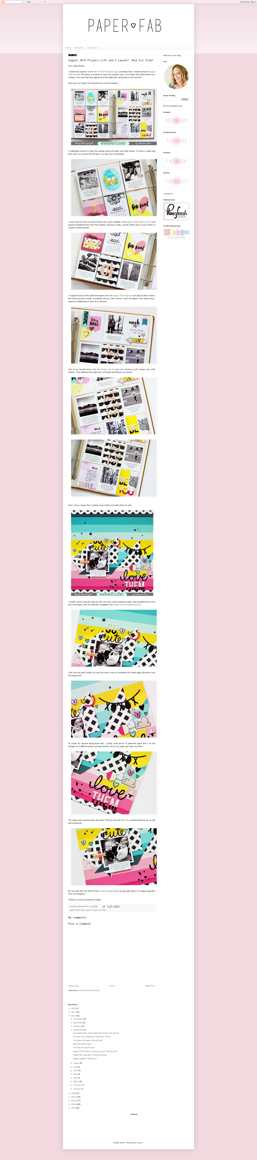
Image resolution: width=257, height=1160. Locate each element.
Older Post (150, 986)
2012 (73, 1104)
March (76, 1081)
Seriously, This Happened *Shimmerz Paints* (92, 1037)
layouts (88, 910)
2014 (73, 1097)
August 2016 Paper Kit (123, 295)
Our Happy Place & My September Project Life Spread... (96, 1033)
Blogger (140, 1143)
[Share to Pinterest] (118, 906)
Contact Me (92, 48)
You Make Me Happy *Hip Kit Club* (87, 1040)
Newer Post (74, 986)
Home (68, 48)
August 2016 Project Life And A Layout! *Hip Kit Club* (95, 1051)
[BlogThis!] (110, 906)
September (78, 1030)
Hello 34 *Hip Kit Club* (82, 1044)
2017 (73, 1012)
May (75, 1074)
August (76, 1063)
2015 (73, 1093)
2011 (73, 1108)
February (77, 1085)
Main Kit (124, 820)
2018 (73, 1008)
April (75, 1078)
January (77, 1089)
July (75, 1067)
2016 (73, 1016)
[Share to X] (113, 906)
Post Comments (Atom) (90, 990)
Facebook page (105, 891)
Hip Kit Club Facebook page (106, 71)
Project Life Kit (107, 369)
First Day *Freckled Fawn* (84, 1047)
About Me (79, 48)
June (75, 1070)
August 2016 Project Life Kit (138, 222)
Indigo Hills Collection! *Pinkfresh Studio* (90, 1055)
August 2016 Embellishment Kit (127, 604)
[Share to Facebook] (116, 906)
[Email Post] (103, 906)
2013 (73, 1100)
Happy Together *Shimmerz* (85, 1058)
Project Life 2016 (99, 910)
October (77, 1026)
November (78, 1023)
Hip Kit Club (80, 910)
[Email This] (108, 906)
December (78, 1019)
